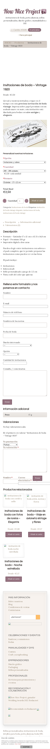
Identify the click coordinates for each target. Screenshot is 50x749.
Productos (19, 43)
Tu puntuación (10, 441)
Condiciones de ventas (18, 607)
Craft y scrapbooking (18, 654)
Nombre (7, 477)
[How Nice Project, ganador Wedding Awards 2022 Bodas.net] (25, 700)
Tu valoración (11, 447)
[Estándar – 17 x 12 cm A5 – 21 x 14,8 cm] (24, 182)
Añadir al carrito (37, 201)
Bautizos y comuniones (18, 639)
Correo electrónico (25, 479)
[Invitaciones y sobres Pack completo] (24, 162)
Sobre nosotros (15, 601)
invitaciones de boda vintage (14, 213)
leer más (18, 744)
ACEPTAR (26, 747)
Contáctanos (14, 610)
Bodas (11, 642)
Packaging (13, 667)
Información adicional (30, 222)
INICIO (8, 43)
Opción (7, 158)
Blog (10, 604)
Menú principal (25, 35)
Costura (12, 652)
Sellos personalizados (18, 670)
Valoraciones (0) (12, 225)
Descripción (10, 222)
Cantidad (8, 167)
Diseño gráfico (15, 664)
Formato (7, 178)
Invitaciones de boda (20, 207)
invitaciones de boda (31, 210)
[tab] (9, 222)
